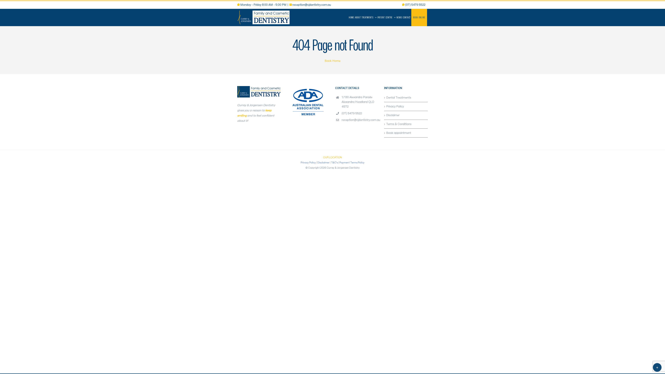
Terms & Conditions (398, 124)
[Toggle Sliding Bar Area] (657, 367)
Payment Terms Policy (352, 163)
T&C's (334, 163)
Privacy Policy (395, 106)
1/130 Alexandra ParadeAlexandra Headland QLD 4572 (358, 102)
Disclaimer (393, 115)
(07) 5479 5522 (352, 113)
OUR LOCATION (332, 157)
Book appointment (398, 133)
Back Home (332, 61)
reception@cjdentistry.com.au (311, 4)
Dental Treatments (398, 97)
